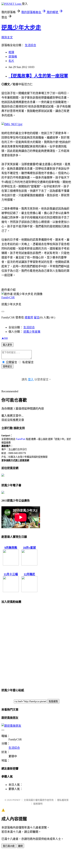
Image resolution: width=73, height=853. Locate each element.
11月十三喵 (11, 574)
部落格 (13, 56)
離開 (20, 846)
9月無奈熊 (10, 547)
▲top (4, 337)
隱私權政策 (63, 800)
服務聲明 (38, 803)
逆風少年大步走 (21, 27)
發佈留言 (7, 366)
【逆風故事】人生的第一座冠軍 (38, 76)
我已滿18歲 (9, 846)
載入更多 (7, 344)
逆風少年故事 (31, 331)
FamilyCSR (8, 297)
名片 (11, 60)
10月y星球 (29, 547)
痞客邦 (29, 317)
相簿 (11, 52)
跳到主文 (7, 37)
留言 (37, 317)
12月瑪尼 (29, 574)
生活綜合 (30, 45)
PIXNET (16, 800)
